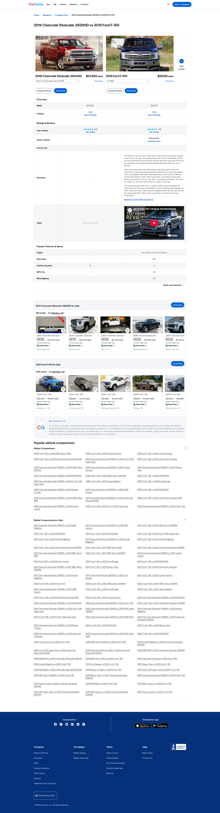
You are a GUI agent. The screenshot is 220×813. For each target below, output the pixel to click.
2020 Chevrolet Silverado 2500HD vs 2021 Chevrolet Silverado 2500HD (161, 618)
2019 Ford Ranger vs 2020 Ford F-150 (102, 664)
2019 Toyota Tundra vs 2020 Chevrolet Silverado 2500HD (55, 684)
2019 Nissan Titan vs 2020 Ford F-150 (154, 664)
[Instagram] (72, 725)
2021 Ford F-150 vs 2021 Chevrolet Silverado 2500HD (161, 547)
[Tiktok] (83, 725)
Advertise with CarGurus (45, 783)
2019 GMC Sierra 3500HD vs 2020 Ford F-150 (54, 675)
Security (110, 773)
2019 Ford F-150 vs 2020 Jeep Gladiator (103, 481)
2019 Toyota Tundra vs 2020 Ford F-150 (154, 692)
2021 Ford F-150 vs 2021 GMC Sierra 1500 (104, 547)
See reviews (90, 132)
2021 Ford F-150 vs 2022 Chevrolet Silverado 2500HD (57, 547)
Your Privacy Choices (115, 763)
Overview (98, 81)
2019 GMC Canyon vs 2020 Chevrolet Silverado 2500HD (107, 693)
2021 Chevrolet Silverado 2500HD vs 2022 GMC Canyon (107, 526)
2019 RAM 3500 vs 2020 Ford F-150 (101, 683)
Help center (147, 753)
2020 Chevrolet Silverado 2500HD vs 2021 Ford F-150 (109, 603)
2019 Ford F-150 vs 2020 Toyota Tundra (154, 453)
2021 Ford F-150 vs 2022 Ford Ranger (102, 561)
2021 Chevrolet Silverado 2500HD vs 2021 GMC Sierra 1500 (58, 554)
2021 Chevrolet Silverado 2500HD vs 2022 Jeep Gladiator (55, 526)
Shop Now (60, 91)
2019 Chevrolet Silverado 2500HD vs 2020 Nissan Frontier (56, 490)
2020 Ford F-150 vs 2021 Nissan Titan (153, 625)
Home (36, 15)
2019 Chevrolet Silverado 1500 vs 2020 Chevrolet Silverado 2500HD (108, 651)
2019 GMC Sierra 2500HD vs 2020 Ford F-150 (106, 642)
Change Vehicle (44, 91)
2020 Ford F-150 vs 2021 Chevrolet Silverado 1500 (56, 597)
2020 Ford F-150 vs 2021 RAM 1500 (101, 625)
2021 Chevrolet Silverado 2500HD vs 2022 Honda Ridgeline (108, 540)
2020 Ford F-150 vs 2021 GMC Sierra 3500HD (106, 583)
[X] (61, 725)
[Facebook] (55, 725)
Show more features (172, 285)
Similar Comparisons (44, 448)
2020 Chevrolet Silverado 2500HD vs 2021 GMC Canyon (55, 590)
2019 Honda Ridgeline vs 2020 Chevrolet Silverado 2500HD (160, 643)
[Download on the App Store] (142, 725)
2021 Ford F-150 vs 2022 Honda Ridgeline (155, 539)
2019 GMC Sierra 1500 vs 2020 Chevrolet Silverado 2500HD (57, 693)
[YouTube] (66, 725)
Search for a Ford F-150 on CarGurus (138, 199)
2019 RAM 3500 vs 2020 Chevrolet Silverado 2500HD (58, 658)
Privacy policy (112, 758)
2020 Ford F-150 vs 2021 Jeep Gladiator (154, 589)
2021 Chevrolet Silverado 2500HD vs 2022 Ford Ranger (107, 576)
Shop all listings (90, 115)
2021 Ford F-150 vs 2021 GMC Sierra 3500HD (105, 553)
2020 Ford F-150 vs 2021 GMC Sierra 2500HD (157, 583)
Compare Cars (61, 15)
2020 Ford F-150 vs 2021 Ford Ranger (102, 589)
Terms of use (112, 753)
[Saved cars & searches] (168, 4)
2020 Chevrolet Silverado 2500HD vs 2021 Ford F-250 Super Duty (58, 609)
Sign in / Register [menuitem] (182, 4)
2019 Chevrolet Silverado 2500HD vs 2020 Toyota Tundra (56, 507)
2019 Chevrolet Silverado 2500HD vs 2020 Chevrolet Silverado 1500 (109, 499)
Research (47, 15)
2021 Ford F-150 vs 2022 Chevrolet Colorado (157, 567)
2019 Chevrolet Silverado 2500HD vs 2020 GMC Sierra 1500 (58, 499)
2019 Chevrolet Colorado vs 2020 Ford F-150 (157, 658)
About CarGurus (41, 753)
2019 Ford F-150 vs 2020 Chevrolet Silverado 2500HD (58, 459)
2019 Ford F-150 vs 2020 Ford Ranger (154, 481)
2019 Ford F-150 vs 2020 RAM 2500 (153, 489)
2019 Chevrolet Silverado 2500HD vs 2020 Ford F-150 (161, 506)
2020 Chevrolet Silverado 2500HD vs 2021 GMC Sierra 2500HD (110, 609)
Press (36, 763)
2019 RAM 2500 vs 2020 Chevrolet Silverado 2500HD (58, 670)
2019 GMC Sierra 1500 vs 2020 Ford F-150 (104, 658)
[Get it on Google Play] (160, 725)
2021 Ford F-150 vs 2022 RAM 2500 (49, 533)
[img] (49, 345)
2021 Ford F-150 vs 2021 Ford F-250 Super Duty (158, 533)
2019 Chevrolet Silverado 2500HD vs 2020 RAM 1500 (57, 476)
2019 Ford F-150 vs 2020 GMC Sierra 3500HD (106, 476)
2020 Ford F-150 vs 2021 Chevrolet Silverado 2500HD (161, 603)
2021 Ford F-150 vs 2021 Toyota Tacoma (154, 575)
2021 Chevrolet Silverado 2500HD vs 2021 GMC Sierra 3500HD (58, 568)
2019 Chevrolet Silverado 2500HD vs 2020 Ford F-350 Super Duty (58, 482)
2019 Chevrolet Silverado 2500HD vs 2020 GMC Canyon (107, 490)
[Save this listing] (63, 330)
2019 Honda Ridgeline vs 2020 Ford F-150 (52, 664)
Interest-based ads (114, 768)
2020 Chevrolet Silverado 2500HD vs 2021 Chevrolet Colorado (57, 634)
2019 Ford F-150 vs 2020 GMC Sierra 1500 (52, 453)
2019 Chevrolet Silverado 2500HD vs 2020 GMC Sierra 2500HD (58, 468)
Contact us (147, 758)
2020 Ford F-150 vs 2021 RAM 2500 (153, 633)
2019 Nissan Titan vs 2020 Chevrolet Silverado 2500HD (106, 676)
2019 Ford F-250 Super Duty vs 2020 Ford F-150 (158, 670)
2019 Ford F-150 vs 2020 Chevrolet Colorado (157, 459)
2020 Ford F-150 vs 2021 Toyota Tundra (103, 597)
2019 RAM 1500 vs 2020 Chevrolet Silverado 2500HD (161, 650)
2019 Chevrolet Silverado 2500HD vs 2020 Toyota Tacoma (108, 468)
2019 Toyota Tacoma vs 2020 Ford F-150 (52, 642)
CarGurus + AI (58, 421)
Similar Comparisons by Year (48, 520)
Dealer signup (80, 753)
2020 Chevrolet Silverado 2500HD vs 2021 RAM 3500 (110, 617)
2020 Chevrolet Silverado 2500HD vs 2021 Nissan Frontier (56, 626)
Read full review (154, 141)
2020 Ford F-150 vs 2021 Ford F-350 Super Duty (55, 617)
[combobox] (45, 795)
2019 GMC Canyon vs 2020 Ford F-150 (154, 683)
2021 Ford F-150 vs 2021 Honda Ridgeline (52, 539)
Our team (38, 758)
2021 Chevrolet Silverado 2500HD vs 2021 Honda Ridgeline (56, 576)
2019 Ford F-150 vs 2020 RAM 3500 (153, 476)
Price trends (39, 773)
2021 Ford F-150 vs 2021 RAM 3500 (152, 561)
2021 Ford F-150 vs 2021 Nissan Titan (102, 567)
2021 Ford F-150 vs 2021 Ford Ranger (102, 533)
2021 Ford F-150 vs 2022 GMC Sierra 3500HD (157, 525)
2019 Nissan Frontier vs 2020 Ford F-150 (103, 670)
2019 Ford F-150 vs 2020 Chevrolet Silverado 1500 (159, 498)
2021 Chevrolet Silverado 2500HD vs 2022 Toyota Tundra (159, 554)
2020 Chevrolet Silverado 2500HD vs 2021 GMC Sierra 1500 (110, 634)
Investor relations (42, 768)
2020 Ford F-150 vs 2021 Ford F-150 (49, 583)
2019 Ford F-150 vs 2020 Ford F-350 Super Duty (107, 506)
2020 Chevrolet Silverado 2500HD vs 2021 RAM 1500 (161, 597)
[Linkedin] (78, 725)
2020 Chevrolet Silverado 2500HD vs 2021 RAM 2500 (58, 603)
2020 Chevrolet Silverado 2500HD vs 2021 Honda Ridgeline (159, 609)
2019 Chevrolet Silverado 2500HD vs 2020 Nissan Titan (159, 468)
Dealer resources (81, 758)
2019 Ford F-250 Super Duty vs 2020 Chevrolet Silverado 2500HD (55, 651)
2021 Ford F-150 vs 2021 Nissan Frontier (51, 561)
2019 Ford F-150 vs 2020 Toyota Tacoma (103, 453)
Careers (37, 778)
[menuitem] (48, 4)
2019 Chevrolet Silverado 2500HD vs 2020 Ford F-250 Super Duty (110, 460)
